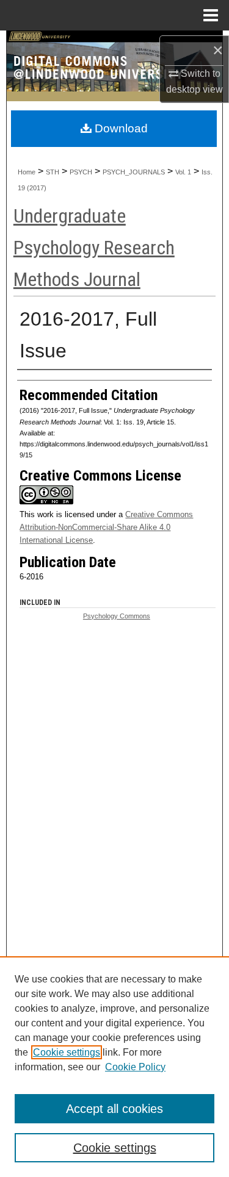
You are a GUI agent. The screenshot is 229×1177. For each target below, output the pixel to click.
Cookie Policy (135, 1067)
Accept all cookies (114, 1108)
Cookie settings (66, 1052)
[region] (114, 1066)
